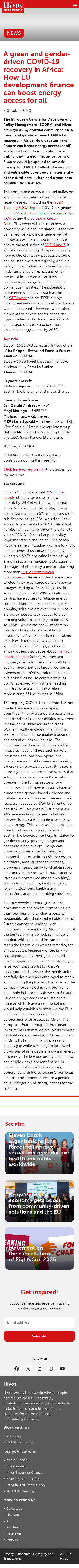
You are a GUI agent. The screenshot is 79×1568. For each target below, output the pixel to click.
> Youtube (11, 1539)
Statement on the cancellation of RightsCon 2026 (32, 1253)
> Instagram (12, 1533)
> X (6, 1521)
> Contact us (13, 1508)
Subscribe (39, 1336)
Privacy (9, 1554)
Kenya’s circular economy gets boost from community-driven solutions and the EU (39, 1203)
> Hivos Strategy (15, 1466)
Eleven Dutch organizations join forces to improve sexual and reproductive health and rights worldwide (39, 1149)
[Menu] (74, 4)
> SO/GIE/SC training (19, 1491)
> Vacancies (12, 1436)
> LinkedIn (11, 1514)
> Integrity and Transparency (24, 1485)
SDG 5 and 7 (55, 245)
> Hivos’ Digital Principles (22, 1478)
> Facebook (12, 1527)
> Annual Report (16, 1460)
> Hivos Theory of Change (23, 1472)
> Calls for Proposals (19, 1442)
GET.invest (18, 298)
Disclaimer (24, 1554)
